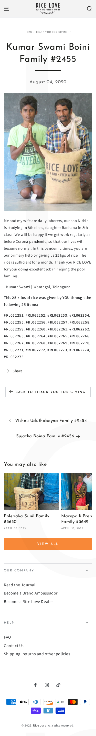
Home (29, 32)
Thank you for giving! (52, 32)
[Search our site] (89, 8)
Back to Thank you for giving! (51, 392)
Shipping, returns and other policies (37, 654)
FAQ (7, 637)
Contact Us (14, 645)
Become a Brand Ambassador (31, 593)
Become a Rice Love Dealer (28, 601)
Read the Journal (20, 585)
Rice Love (39, 725)
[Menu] (6, 8)
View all (48, 544)
